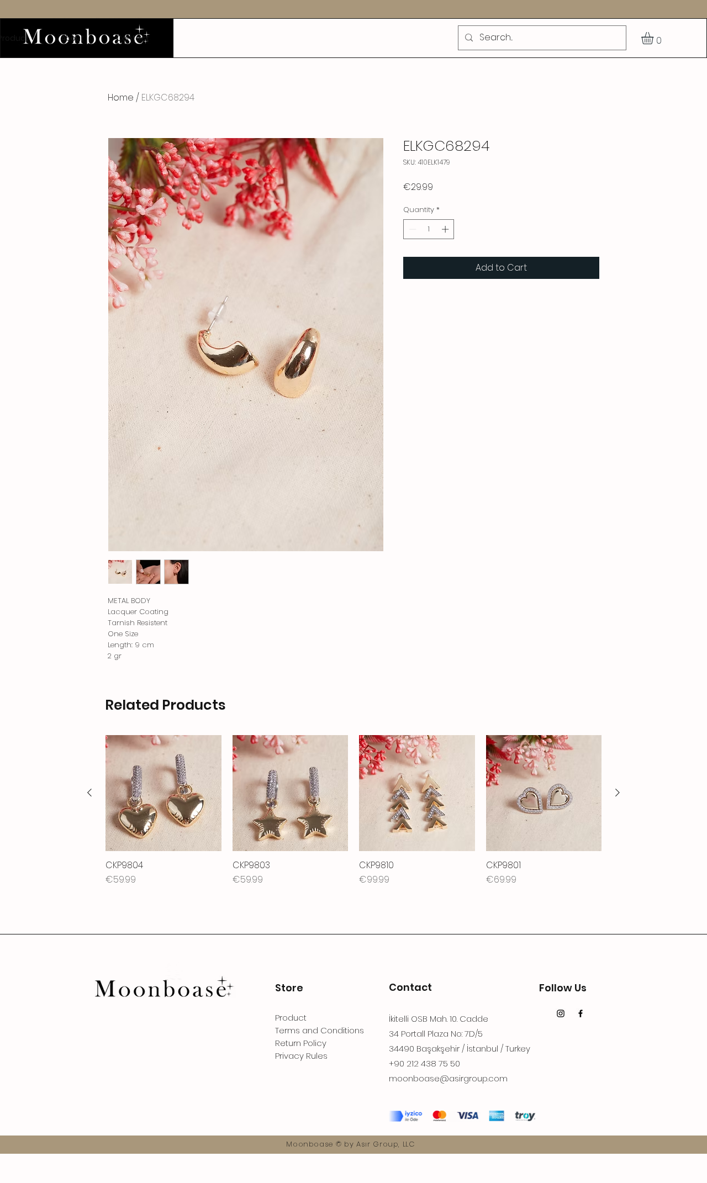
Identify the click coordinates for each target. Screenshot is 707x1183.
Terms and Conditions (319, 1030)
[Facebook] (580, 1013)
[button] (654, 38)
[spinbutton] (429, 229)
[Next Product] (617, 792)
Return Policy (300, 1043)
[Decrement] (411, 229)
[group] (353, 811)
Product (291, 1017)
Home (121, 97)
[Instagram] (561, 1013)
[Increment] (446, 229)
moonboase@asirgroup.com (448, 1078)
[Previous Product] (89, 792)
